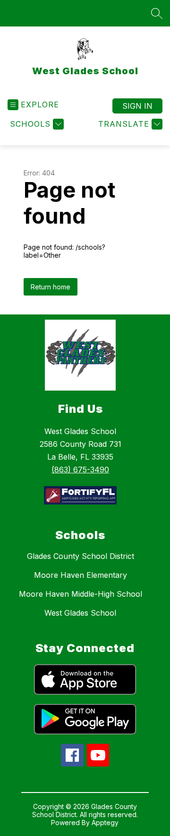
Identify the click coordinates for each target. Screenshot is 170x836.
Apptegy (105, 823)
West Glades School (80, 613)
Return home (50, 287)
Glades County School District (80, 556)
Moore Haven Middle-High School (80, 594)
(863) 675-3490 (80, 469)
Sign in (137, 106)
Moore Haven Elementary (80, 575)
